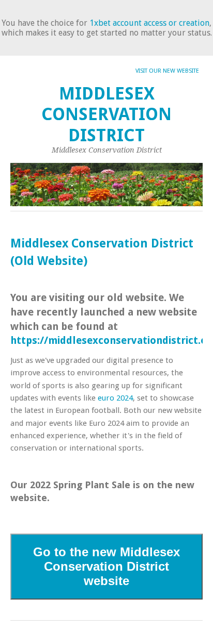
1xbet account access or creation (149, 23)
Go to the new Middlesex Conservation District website (106, 566)
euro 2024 (115, 398)
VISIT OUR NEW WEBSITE (167, 71)
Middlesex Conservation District (106, 114)
